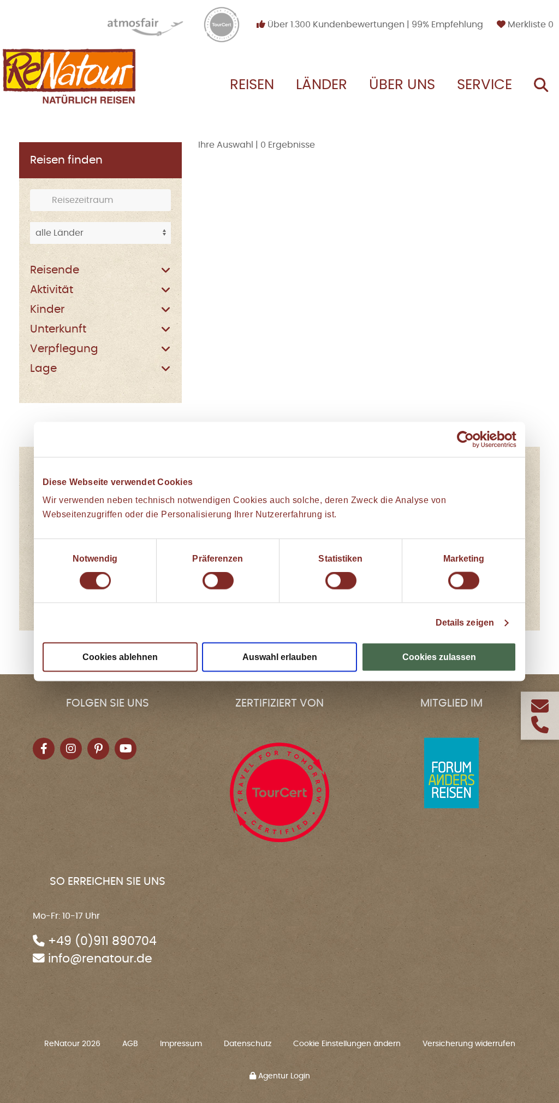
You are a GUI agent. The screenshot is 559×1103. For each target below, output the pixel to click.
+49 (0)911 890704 (102, 941)
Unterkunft (58, 329)
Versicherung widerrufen (469, 1044)
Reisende (54, 270)
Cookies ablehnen (120, 657)
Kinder (47, 309)
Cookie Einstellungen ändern (347, 1044)
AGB (130, 1044)
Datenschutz (247, 1044)
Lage (43, 368)
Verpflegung (64, 348)
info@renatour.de (100, 959)
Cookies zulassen (439, 657)
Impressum (181, 1044)
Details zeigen (465, 622)
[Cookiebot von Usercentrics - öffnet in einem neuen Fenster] (468, 439)
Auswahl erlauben (279, 657)
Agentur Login (283, 1076)
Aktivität (51, 289)
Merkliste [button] (530, 24)
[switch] (218, 581)
